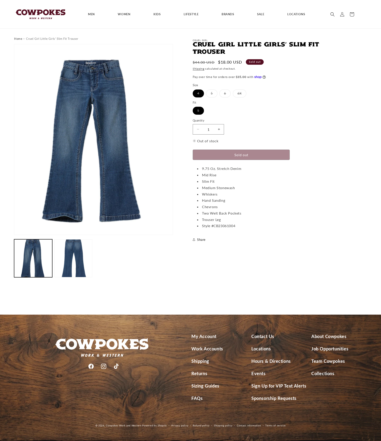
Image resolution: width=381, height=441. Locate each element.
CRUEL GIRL (200, 40)
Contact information (249, 425)
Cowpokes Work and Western (124, 425)
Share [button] (201, 239)
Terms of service (275, 425)
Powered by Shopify (154, 425)
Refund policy (201, 425)
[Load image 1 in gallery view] (33, 258)
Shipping (198, 68)
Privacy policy (180, 425)
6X (241, 94)
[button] (93, 14)
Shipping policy (223, 425)
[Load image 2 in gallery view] (73, 258)
